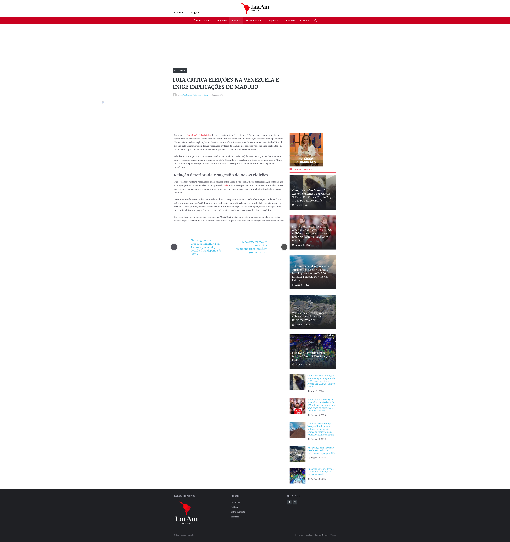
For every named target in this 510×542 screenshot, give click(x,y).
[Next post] (284, 247)
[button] (315, 20)
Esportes (273, 20)
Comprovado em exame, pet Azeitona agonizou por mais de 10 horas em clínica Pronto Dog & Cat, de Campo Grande (311, 195)
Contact (309, 535)
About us (299, 535)
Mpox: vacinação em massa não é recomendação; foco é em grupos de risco (251, 247)
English (195, 12)
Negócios (221, 20)
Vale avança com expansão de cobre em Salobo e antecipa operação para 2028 (311, 316)
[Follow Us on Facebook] (289, 502)
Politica (234, 507)
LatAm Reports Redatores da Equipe (194, 95)
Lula (226, 185)
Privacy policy (321, 535)
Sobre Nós (289, 20)
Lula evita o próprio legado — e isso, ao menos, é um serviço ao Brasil (312, 356)
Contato (304, 20)
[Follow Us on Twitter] (295, 502)
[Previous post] (174, 247)
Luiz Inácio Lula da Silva (199, 135)
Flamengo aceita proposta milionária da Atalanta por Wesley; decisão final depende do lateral (206, 247)
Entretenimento (254, 20)
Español (178, 12)
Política (236, 20)
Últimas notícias (202, 20)
